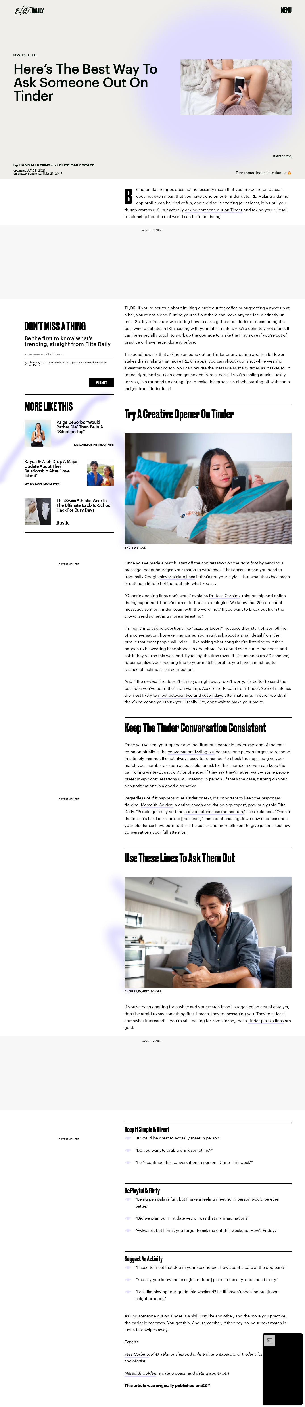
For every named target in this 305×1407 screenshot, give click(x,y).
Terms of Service (94, 362)
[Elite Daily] (29, 10)
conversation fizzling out (191, 751)
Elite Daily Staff (76, 165)
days (218, 695)
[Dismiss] (297, 1337)
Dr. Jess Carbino (224, 595)
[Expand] (267, 1337)
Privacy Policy (32, 364)
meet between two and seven (185, 695)
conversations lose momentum (213, 811)
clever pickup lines (177, 576)
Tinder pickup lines (266, 1020)
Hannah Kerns (34, 165)
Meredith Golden (157, 804)
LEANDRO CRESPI (282, 156)
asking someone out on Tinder (213, 209)
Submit (101, 382)
